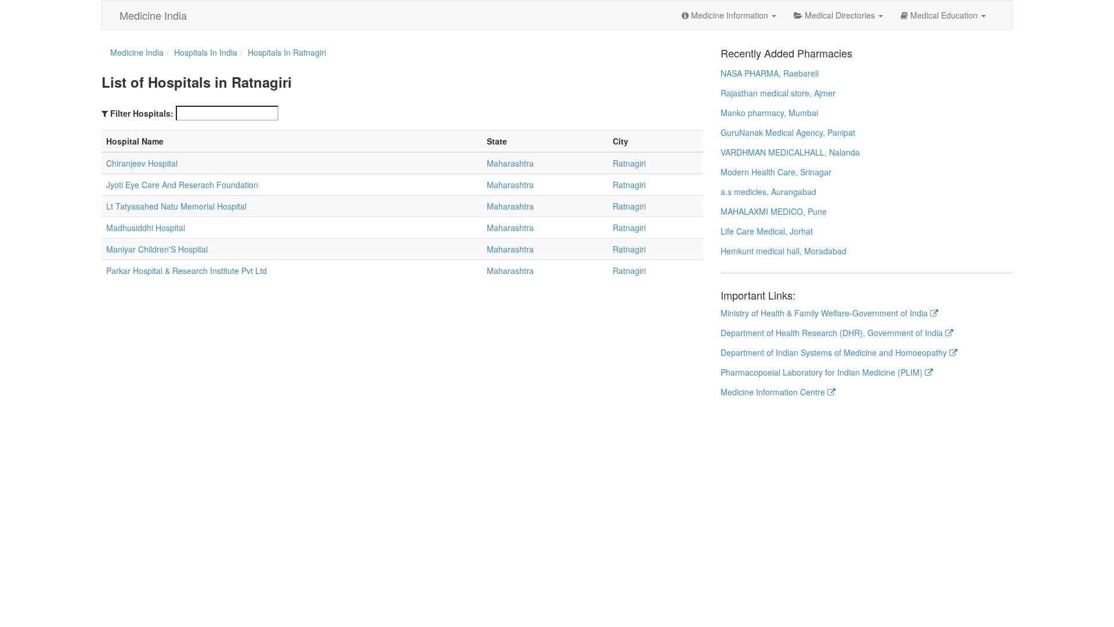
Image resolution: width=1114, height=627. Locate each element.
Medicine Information (730, 15)
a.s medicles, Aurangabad (768, 191)
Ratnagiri (629, 163)
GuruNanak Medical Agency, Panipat (788, 132)
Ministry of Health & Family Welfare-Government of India (825, 313)
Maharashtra (510, 163)
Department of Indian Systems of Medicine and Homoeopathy (835, 352)
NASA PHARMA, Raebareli (770, 73)
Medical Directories (839, 15)
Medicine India (153, 15)
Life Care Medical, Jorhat (767, 231)
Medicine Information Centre (774, 392)
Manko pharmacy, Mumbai (769, 112)
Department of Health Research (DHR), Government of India (833, 332)
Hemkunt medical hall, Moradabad (784, 251)
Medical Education (944, 15)
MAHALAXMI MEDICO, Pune (774, 211)
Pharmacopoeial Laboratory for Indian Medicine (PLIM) (823, 372)
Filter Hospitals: (141, 113)
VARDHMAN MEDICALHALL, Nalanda (790, 152)
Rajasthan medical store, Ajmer (778, 93)
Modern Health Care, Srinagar (776, 172)
